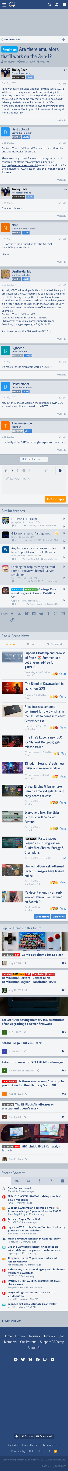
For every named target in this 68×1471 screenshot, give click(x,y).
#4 (64, 239)
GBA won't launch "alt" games (30, 533)
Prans (28, 698)
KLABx (11, 1202)
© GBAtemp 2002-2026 (54, 1466)
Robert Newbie (15, 1264)
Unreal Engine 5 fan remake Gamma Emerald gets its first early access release (44, 790)
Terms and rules (51, 1445)
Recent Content (13, 1172)
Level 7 (30, 77)
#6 (64, 361)
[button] (4, 4)
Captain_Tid (17, 600)
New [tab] (12, 644)
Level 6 (26, 278)
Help (31, 1451)
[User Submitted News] (28, 1181)
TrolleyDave (10, 61)
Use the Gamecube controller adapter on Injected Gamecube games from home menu (35, 1248)
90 (64, 882)
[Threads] (17, 1181)
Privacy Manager (31, 1445)
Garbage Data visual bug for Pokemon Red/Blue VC (33, 593)
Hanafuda (13, 1241)
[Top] (49, 1451)
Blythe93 (12, 1191)
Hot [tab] (32, 644)
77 (64, 727)
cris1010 (12, 1298)
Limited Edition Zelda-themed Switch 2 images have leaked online (44, 870)
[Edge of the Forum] (39, 1181)
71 (64, 802)
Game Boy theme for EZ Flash (42, 954)
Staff (61, 1336)
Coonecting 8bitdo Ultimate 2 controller (32, 1304)
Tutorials (49, 1336)
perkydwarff (17, 522)
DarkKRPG (13, 1222)
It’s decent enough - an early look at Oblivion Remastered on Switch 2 (44, 896)
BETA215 (12, 1276)
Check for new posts (35, 459)
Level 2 (28, 355)
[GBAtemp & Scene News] (4, 1211)
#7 (64, 397)
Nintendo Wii (30, 578)
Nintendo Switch (35, 555)
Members (10, 1341)
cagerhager (14, 1253)
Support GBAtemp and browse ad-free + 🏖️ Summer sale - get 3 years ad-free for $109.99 (45, 660)
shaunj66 (29, 675)
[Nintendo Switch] (4, 1200)
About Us (34, 1347)
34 (64, 674)
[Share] (59, 84)
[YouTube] (38, 1465)
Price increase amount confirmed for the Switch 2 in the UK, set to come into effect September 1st (45, 713)
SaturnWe (16, 578)
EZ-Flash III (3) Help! (24, 519)
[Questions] (51, 1181)
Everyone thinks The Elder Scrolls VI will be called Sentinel (42, 816)
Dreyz (14, 536)
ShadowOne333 (33, 884)
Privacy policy (18, 1451)
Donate (29, 1436)
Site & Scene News (15, 635)
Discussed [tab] (56, 644)
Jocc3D (11, 1307)
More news (59, 916)
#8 (64, 437)
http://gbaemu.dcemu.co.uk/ (20, 165)
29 (64, 776)
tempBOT (47, 858)
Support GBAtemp (52, 1341)
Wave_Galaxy (18, 555)
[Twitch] (22, 1465)
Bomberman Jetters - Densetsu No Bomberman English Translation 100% (29, 980)
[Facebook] (5, 1465)
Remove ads (46, 1436)
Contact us (13, 1445)
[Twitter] (30, 1465)
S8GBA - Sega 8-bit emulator (22, 1043)
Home (8, 1336)
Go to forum (42, 916)
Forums (20, 1336)
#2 (64, 143)
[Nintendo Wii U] (4, 1250)
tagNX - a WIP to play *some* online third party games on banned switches (36, 1228)
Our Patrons (28, 1341)
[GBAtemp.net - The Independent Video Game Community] (27, 4)
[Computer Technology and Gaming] (4, 1190)
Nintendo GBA (33, 522)
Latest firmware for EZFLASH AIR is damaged (33, 1062)
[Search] (49, 4)
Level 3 (26, 136)
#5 (64, 285)
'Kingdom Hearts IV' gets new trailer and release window (44, 765)
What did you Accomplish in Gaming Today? (34, 1238)
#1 (64, 83)
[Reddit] (13, 1465)
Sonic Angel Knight (17, 1214)
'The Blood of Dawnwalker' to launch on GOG (44, 686)
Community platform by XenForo (34, 1459)
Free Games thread (19, 1188)
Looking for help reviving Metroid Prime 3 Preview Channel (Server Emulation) (33, 570)
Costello (29, 830)
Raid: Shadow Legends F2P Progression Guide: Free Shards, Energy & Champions (44, 845)
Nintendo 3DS (32, 600)
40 (64, 908)
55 (64, 828)
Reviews (34, 1336)
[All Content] (5, 1181)
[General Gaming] (4, 1240)
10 (64, 696)
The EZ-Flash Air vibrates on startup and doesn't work (28, 1106)
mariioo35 (13, 1233)
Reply (63, 120)
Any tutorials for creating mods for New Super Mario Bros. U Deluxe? (33, 550)
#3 (64, 203)
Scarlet (31, 729)
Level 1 (28, 430)
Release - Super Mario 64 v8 (24, 1219)
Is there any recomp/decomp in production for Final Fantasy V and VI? (33, 1083)
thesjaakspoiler (16, 1287)
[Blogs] (62, 1181)
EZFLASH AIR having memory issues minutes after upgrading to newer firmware (33, 1022)
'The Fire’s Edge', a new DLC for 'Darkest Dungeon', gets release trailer (43, 741)
